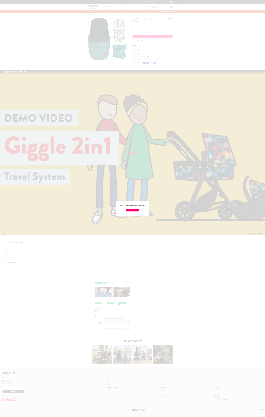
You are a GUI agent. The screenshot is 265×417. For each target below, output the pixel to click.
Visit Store (132, 210)
